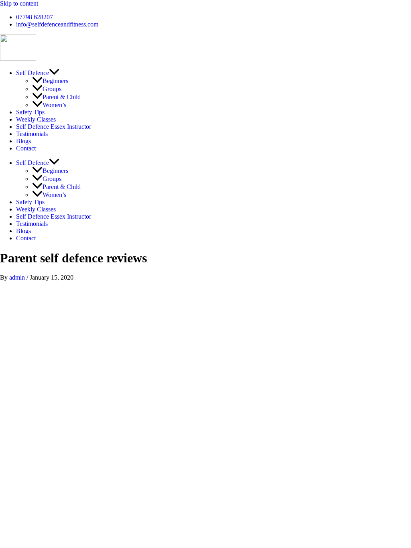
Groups (52, 88)
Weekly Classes (36, 119)
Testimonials (32, 133)
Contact (26, 148)
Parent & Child (62, 96)
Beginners (55, 80)
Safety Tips (30, 112)
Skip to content (19, 3)
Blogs (23, 141)
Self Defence (32, 72)
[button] (54, 72)
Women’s (54, 104)
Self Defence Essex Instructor (53, 126)
